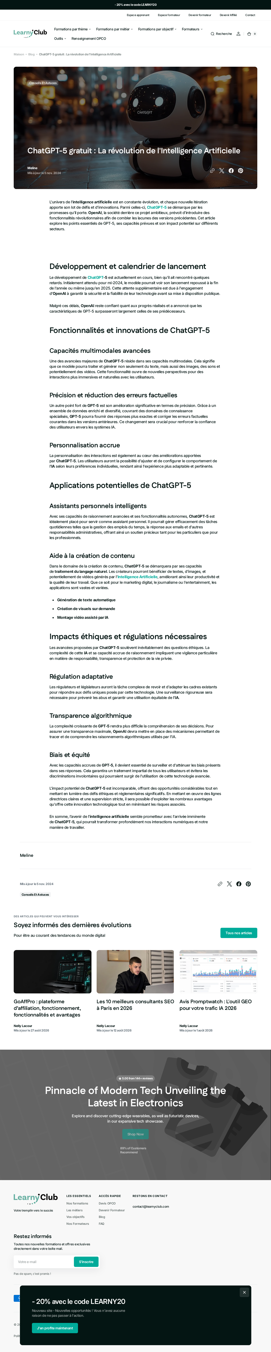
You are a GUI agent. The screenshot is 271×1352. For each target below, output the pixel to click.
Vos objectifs (75, 1217)
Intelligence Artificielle (138, 577)
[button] (221, 33)
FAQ (101, 1223)
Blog (31, 54)
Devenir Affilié (228, 15)
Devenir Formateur (112, 1210)
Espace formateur (169, 15)
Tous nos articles (239, 933)
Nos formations (77, 1203)
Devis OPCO (107, 1203)
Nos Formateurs (77, 1223)
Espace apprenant (138, 15)
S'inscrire (86, 1262)
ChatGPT (95, 277)
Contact (250, 15)
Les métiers (74, 1210)
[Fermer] (244, 1292)
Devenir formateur (200, 15)
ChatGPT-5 (157, 207)
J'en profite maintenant (55, 1328)
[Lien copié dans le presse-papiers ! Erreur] (212, 170)
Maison (19, 54)
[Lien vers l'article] (52, 991)
